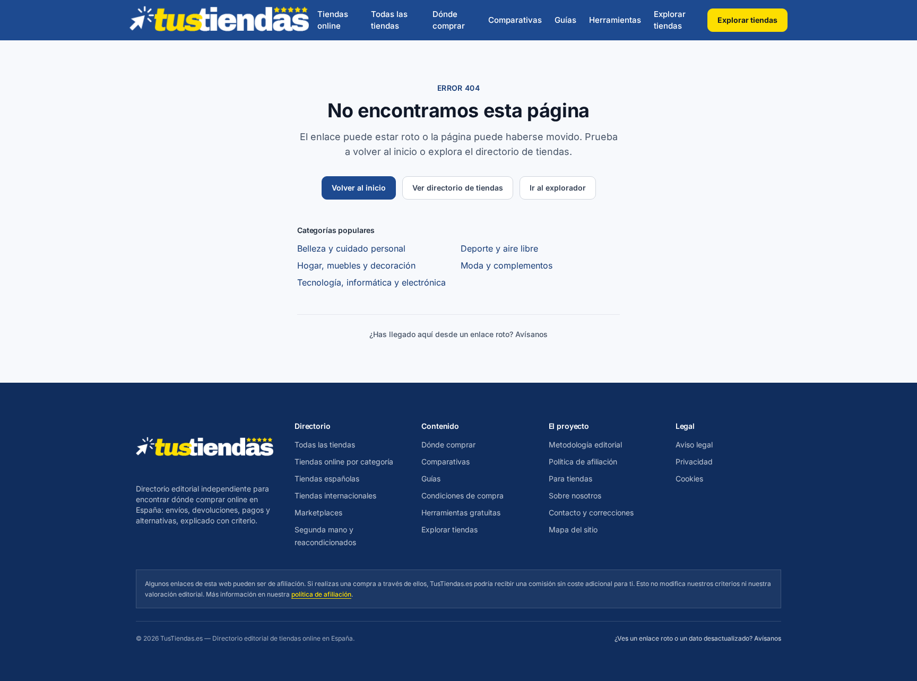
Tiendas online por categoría (344, 461)
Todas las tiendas (389, 20)
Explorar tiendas (670, 20)
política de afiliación (321, 594)
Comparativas (515, 20)
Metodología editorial (585, 444)
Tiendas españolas (327, 478)
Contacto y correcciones (591, 512)
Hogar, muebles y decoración (356, 265)
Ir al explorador (558, 187)
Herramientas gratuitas (460, 512)
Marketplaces (318, 512)
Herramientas (615, 20)
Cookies (689, 478)
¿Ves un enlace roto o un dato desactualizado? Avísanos (698, 638)
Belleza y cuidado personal (351, 248)
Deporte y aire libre (499, 248)
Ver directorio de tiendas (457, 187)
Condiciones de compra (462, 495)
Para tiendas (570, 478)
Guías (565, 20)
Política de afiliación (583, 461)
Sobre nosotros (575, 495)
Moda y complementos (506, 265)
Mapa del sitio (573, 529)
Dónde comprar (448, 20)
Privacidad (694, 461)
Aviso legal (694, 444)
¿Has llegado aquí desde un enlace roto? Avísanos (458, 334)
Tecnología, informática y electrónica (371, 282)
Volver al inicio (359, 187)
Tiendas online (332, 20)
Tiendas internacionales (335, 495)
